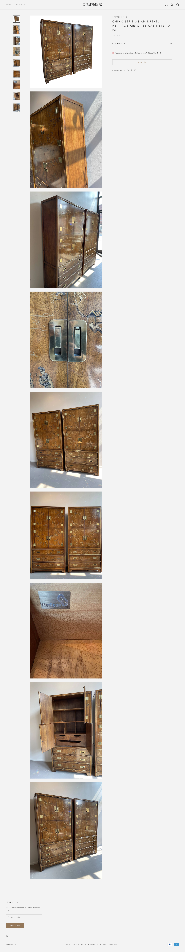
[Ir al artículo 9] (16, 107)
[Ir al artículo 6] (16, 74)
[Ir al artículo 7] (16, 84)
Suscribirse (15, 925)
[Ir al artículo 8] (16, 96)
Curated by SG (119, 17)
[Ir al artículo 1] (16, 19)
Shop (8, 5)
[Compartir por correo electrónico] (135, 70)
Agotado (142, 62)
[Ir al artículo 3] (16, 40)
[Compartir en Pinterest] (132, 70)
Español (10, 944)
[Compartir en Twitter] (128, 70)
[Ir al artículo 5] (16, 63)
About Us (21, 5)
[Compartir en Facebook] (125, 70)
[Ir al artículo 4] (16, 51)
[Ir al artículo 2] (16, 29)
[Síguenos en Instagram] (7, 935)
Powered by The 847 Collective (102, 944)
